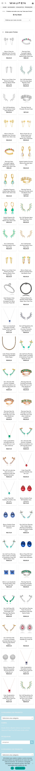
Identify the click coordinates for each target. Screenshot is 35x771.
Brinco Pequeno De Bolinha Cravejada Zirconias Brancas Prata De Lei (9, 670)
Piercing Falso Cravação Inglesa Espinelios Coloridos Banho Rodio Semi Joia (26, 54)
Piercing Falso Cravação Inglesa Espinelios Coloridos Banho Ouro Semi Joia (9, 164)
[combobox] (17, 718)
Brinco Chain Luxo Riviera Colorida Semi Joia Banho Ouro (26, 271)
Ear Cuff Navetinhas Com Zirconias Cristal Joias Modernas (9, 109)
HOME (5, 7)
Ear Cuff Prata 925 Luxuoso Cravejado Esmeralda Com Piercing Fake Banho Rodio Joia (9, 611)
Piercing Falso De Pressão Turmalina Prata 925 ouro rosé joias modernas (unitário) (26, 414)
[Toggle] (3, 32)
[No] (33, 764)
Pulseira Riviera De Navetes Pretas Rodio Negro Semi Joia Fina (26, 299)
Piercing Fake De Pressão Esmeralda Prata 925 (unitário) (26, 583)
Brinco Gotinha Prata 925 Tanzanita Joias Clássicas (9, 526)
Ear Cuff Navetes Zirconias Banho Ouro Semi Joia (26, 245)
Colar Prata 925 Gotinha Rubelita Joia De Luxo (26, 472)
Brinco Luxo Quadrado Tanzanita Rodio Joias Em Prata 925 (9, 583)
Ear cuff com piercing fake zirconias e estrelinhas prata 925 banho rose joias (9, 473)
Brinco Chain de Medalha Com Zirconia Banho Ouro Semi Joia (9, 135)
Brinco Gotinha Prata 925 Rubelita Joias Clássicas (26, 499)
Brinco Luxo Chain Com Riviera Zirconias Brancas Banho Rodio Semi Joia (9, 82)
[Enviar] (32, 742)
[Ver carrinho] (33, 3)
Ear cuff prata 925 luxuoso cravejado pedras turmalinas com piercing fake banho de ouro (9, 385)
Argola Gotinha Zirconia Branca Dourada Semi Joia (26, 163)
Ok (12, 768)
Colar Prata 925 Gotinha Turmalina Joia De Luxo (9, 499)
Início (4, 11)
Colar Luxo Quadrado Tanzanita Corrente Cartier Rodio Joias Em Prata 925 (9, 328)
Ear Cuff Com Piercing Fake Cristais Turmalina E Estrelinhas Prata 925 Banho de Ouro (26, 356)
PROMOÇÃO (28, 7)
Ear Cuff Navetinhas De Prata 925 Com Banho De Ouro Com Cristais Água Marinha (26, 698)
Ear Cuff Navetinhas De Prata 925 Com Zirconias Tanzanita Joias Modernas (26, 328)
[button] (2, 3)
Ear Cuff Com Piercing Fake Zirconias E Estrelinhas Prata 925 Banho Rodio (26, 611)
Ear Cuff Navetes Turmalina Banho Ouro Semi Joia (9, 245)
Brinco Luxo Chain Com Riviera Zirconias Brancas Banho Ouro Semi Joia (9, 272)
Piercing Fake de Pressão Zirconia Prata (26, 108)
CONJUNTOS (20, 7)
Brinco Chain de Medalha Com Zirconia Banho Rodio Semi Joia (9, 53)
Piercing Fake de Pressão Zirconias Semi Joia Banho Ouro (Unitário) (26, 192)
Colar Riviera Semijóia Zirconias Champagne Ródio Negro (9, 355)
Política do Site (20, 768)
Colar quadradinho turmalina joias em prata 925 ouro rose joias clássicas (9, 443)
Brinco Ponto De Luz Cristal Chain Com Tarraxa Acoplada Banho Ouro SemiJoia (26, 136)
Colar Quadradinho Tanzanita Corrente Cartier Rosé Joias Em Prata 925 (26, 670)
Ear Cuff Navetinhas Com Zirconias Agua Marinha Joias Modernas (26, 82)
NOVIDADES (11, 7)
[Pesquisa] (5, 3)
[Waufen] (17, 3)
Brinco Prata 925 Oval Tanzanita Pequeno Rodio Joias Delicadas (26, 555)
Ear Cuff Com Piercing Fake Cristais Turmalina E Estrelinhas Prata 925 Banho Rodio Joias (9, 556)
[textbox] (17, 718)
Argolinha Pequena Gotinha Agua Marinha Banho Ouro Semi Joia (9, 191)
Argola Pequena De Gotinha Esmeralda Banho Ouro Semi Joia (9, 219)
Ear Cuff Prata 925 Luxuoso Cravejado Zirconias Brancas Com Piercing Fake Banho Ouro (9, 641)
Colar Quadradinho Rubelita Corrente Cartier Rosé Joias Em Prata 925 (9, 698)
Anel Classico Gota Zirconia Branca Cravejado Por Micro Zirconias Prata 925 (9, 300)
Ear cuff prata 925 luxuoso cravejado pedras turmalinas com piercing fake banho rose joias (26, 444)
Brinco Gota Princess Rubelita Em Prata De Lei (26, 639)
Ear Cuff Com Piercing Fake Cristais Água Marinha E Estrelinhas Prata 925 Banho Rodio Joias (26, 528)
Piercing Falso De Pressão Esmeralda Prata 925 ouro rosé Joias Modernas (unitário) (26, 385)
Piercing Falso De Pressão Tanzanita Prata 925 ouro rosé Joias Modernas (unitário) (9, 414)
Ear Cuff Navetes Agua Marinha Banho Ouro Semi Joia (26, 219)
